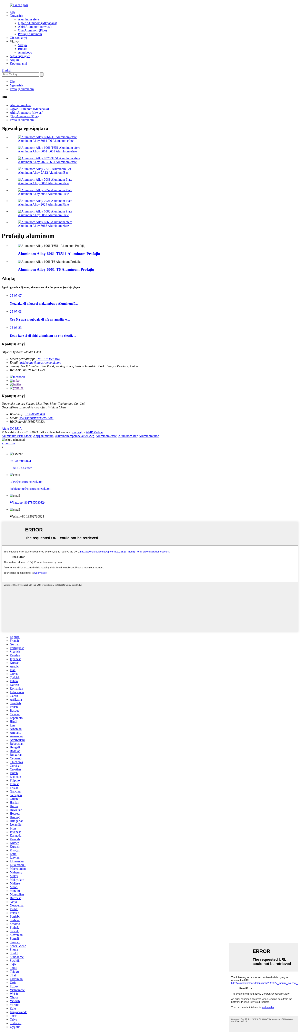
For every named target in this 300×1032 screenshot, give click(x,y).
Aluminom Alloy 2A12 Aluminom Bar (43, 172)
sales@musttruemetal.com (36, 418)
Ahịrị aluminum (43, 436)
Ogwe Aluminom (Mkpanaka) (37, 23)
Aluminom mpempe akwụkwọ (74, 436)
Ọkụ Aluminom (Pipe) (32, 30)
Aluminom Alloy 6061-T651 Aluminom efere (47, 151)
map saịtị (77, 432)
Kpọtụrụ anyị (18, 63)
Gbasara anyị (18, 37)
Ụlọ (12, 12)
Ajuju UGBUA (12, 428)
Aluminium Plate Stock (17, 436)
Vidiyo (22, 45)
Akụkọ (14, 59)
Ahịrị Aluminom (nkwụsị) (34, 26)
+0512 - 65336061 (22, 468)
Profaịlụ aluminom (30, 34)
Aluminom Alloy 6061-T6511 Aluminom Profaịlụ (59, 254)
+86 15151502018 (48, 359)
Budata (22, 48)
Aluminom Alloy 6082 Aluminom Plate (43, 215)
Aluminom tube (149, 436)
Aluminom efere (28, 19)
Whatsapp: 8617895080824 (28, 502)
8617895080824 (20, 461)
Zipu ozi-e (8, 443)
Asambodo (25, 52)
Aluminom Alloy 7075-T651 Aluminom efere (47, 162)
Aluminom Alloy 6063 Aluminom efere (43, 225)
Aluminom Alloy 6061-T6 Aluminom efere (45, 140)
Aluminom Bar (127, 436)
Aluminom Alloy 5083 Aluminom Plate (43, 183)
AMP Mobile (94, 432)
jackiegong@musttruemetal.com (40, 362)
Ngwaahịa (16, 15)
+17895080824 (35, 414)
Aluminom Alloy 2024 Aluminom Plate (43, 204)
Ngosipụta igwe (20, 56)
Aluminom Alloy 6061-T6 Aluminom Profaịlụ (56, 269)
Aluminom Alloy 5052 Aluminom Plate (43, 194)
